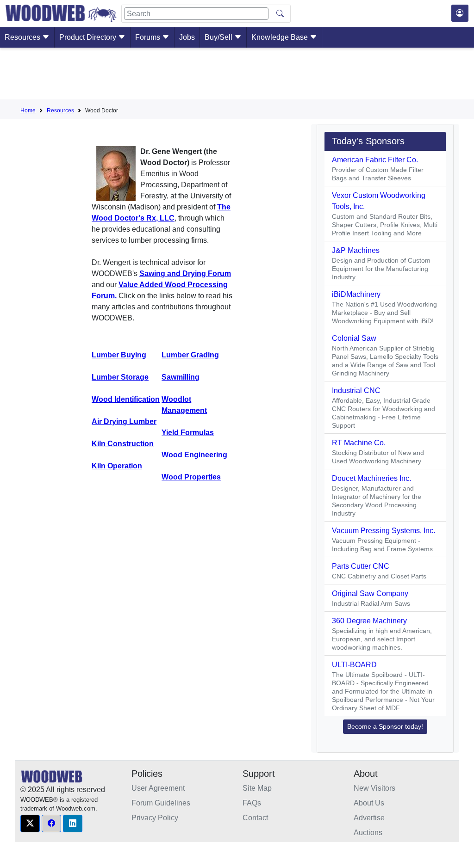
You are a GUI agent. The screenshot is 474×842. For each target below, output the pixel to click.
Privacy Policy (154, 818)
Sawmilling (181, 377)
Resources (23, 37)
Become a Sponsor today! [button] (385, 726)
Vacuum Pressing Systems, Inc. (383, 531)
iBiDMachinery (356, 294)
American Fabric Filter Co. (375, 160)
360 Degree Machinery (369, 621)
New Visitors (374, 788)
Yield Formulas (188, 432)
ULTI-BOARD (354, 665)
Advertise (369, 818)
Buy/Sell (219, 37)
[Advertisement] (237, 75)
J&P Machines (356, 250)
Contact (255, 818)
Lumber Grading (190, 355)
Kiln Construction (123, 444)
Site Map (257, 788)
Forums (148, 37)
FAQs (252, 803)
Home (28, 110)
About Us (369, 803)
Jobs (187, 37)
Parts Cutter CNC (360, 566)
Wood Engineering (194, 455)
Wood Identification (126, 399)
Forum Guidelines (160, 803)
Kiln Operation (117, 466)
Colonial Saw (354, 338)
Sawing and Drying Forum (185, 273)
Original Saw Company (370, 593)
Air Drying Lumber (124, 421)
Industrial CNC (356, 390)
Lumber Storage (120, 377)
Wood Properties (191, 477)
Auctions (368, 832)
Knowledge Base (280, 37)
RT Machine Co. (359, 443)
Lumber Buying (119, 355)
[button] (30, 823)
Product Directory (88, 37)
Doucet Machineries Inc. (371, 478)
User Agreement (158, 788)
